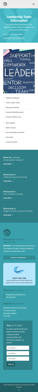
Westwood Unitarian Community (18, 385)
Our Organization (16, 34)
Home (5, 34)
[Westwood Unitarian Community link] (15, 4)
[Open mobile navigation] (33, 4)
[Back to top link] (19, 390)
